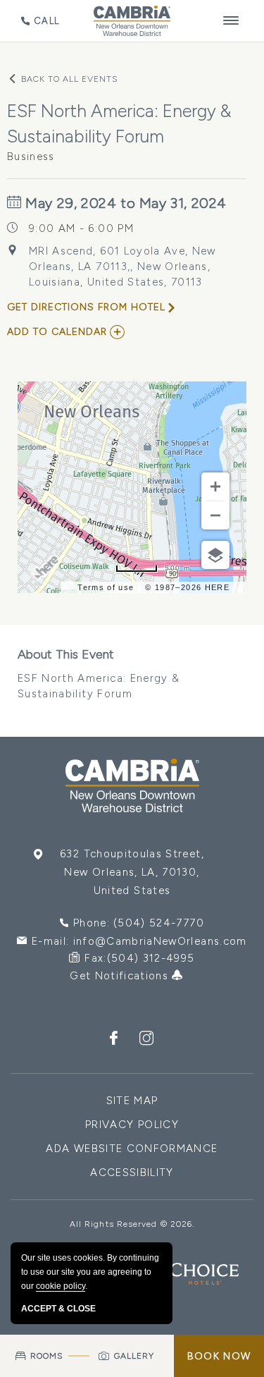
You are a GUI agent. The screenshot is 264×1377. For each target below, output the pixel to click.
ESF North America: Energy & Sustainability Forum (99, 673)
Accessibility (132, 1172)
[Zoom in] (215, 486)
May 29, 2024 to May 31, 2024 (124, 203)
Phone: (138, 923)
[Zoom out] (215, 515)
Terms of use (105, 587)
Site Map (132, 1100)
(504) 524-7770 (158, 923)
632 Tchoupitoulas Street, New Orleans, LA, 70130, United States (132, 872)
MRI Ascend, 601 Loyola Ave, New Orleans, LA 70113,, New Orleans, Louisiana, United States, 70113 (122, 266)
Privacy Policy (132, 1124)
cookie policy (60, 1286)
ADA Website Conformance (132, 1148)
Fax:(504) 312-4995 (139, 958)
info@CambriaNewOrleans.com (160, 941)
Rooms (46, 1356)
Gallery (134, 1356)
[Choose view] (215, 555)
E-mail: (139, 941)
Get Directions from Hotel (86, 307)
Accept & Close (58, 1309)
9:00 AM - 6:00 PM (81, 228)
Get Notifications (121, 975)
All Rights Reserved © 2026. (132, 1224)
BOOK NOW (219, 1356)
